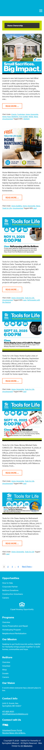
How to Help (7, 583)
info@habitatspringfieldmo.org (15, 714)
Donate (5, 673)
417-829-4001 (8, 711)
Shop (4, 670)
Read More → (12, 106)
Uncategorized (7, 119)
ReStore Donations (10, 590)
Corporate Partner (10, 587)
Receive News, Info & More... (14, 733)
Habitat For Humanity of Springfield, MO (13, 10)
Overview (6, 622)
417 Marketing (26, 746)
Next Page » (27, 567)
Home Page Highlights (10, 117)
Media (31, 117)
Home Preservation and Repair (15, 626)
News (36, 117)
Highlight (26, 119)
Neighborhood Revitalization (14, 633)
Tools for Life (7, 208)
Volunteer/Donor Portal (12, 730)
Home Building (16, 206)
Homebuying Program (11, 630)
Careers (5, 598)
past (35, 208)
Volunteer (6, 666)
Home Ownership (32, 114)
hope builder (23, 117)
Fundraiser (21, 114)
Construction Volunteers (12, 594)
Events (13, 114)
